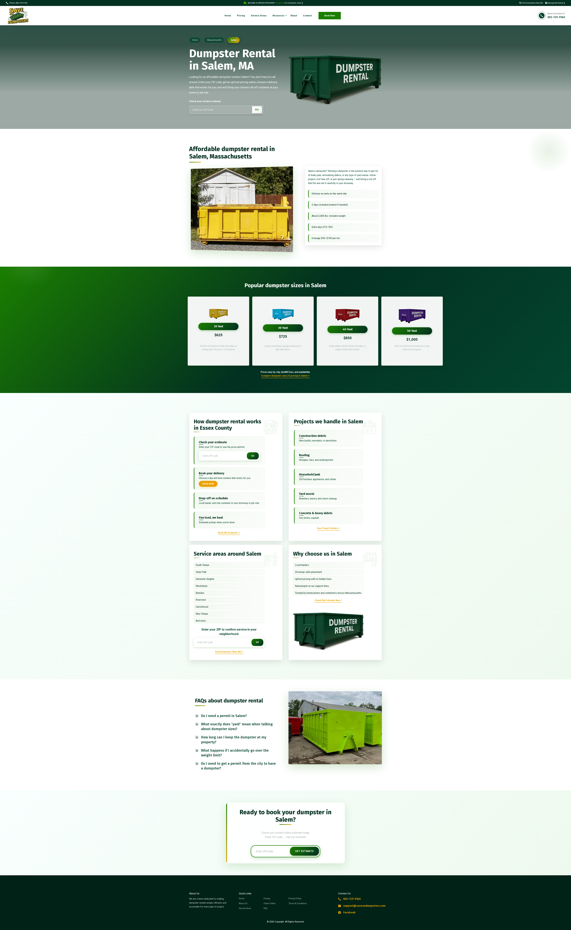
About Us (243, 903)
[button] (236, 715)
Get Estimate (304, 851)
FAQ (266, 908)
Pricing (267, 898)
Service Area (245, 908)
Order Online (269, 903)
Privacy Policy (294, 898)
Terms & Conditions (297, 903)
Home (241, 898)
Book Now (329, 15)
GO (257, 109)
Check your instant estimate (205, 101)
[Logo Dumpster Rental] (21, 16)
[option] (218, 331)
